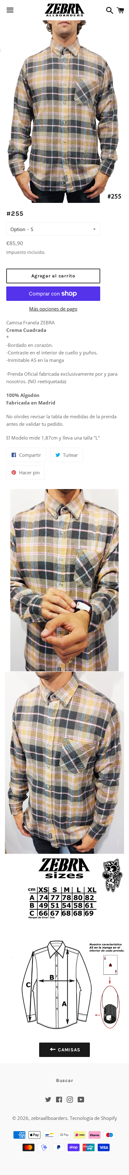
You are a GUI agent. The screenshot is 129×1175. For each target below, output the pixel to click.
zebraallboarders (49, 1118)
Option (17, 229)
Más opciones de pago (53, 309)
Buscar (64, 1080)
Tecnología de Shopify (93, 1118)
